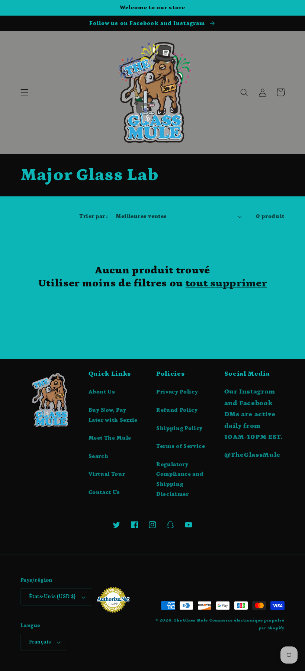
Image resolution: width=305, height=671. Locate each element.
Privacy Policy (177, 392)
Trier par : (93, 216)
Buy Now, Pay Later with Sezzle (113, 415)
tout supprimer (226, 283)
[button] (24, 92)
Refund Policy (177, 410)
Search (99, 456)
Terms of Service (180, 446)
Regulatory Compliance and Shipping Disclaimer (179, 479)
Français (40, 642)
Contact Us (105, 492)
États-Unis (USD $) (52, 597)
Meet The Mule (110, 438)
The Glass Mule (191, 620)
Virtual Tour (107, 474)
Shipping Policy (179, 428)
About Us (102, 392)
